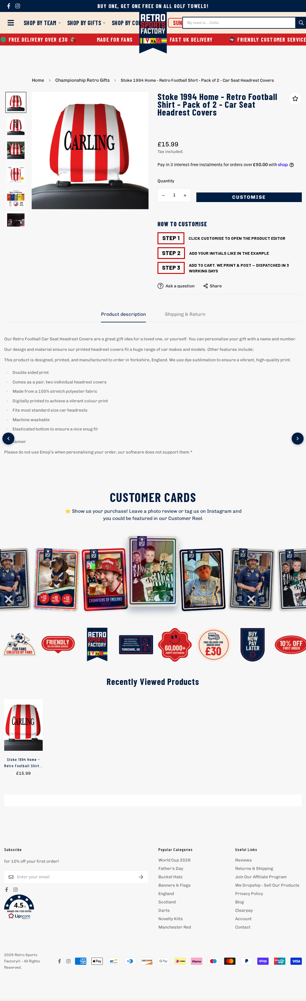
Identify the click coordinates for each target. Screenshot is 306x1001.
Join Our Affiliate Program (261, 876)
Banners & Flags (174, 885)
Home (38, 80)
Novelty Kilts (170, 918)
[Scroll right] (298, 439)
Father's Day (170, 868)
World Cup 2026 (174, 860)
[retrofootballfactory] (153, 33)
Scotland (167, 902)
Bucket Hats (170, 876)
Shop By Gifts (84, 22)
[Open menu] (12, 23)
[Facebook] (8, 6)
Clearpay (244, 910)
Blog (239, 902)
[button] (76, 907)
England (166, 893)
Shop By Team (40, 22)
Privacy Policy (249, 893)
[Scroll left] (8, 439)
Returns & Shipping (254, 868)
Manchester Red (174, 927)
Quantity (165, 180)
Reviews (243, 860)
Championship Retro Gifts (82, 80)
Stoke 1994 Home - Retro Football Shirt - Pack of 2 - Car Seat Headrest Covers (23, 763)
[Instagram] (17, 6)
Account (243, 918)
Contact (242, 927)
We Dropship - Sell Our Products (267, 885)
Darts (164, 910)
